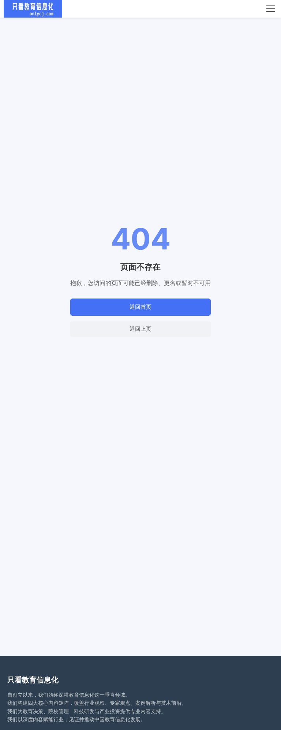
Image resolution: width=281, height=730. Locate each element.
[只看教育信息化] (33, 9)
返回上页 (140, 329)
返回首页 (140, 306)
